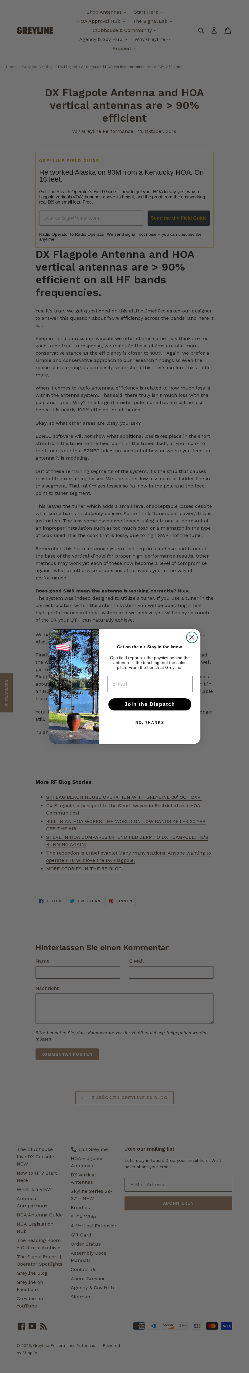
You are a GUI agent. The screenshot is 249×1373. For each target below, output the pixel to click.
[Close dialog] (191, 637)
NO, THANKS (149, 722)
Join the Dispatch (149, 704)
